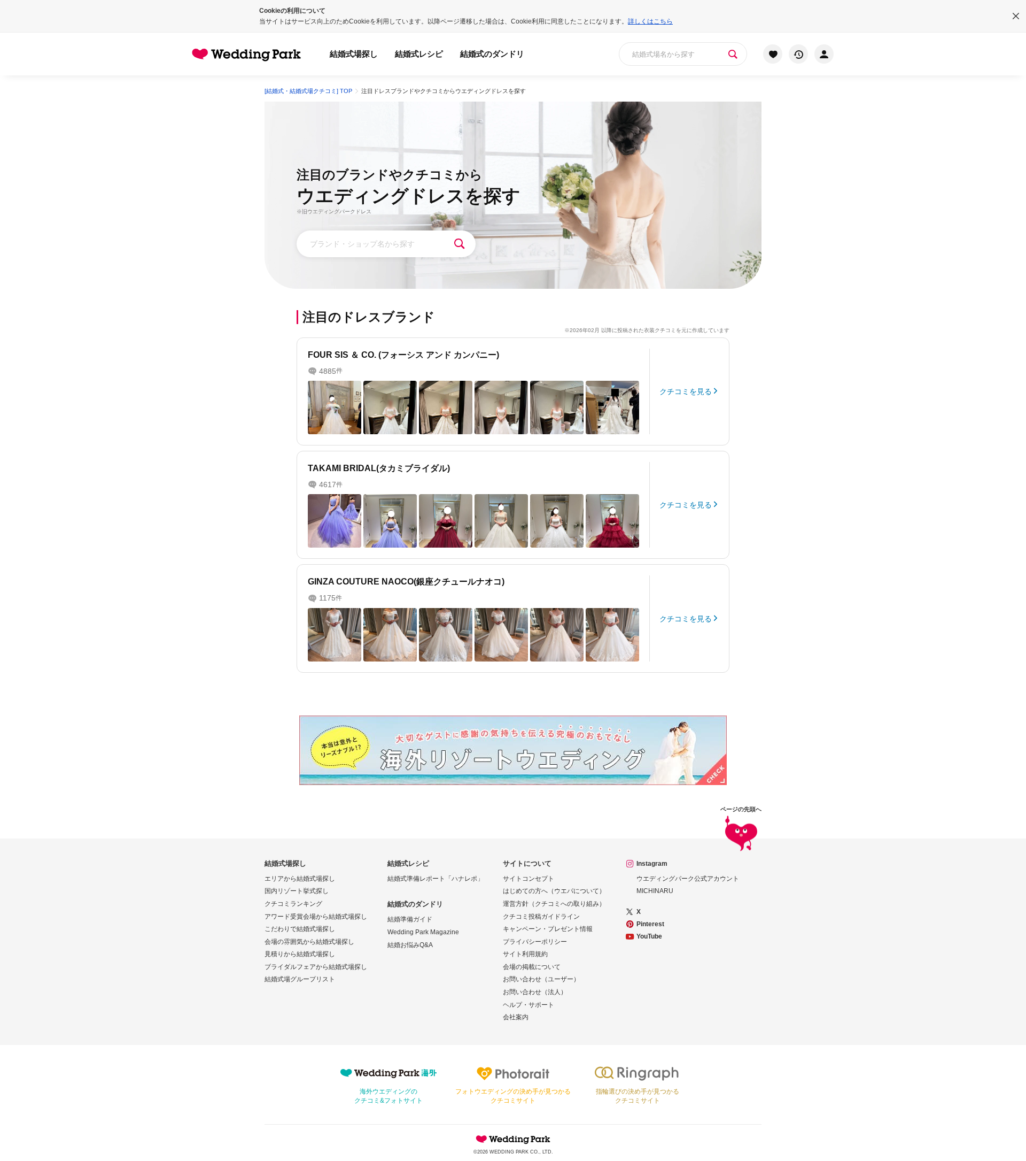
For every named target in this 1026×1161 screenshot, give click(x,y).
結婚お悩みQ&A (410, 945)
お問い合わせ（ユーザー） (541, 979)
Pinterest (650, 924)
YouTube (649, 936)
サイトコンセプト (528, 878)
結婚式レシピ (419, 53)
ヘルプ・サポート (528, 1005)
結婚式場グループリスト (300, 979)
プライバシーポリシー (535, 941)
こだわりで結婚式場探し (300, 929)
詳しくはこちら (650, 21)
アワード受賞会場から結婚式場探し (316, 916)
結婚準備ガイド (409, 919)
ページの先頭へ (740, 809)
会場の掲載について (532, 967)
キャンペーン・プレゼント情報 (548, 929)
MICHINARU (654, 891)
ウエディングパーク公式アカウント (687, 878)
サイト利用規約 (525, 954)
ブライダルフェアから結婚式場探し (316, 967)
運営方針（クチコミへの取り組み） (554, 904)
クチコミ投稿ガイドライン (541, 916)
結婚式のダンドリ (492, 53)
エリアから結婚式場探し (300, 878)
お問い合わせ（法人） (535, 992)
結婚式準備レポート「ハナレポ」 (435, 878)
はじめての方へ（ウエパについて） (554, 891)
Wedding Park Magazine (423, 932)
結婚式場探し (354, 53)
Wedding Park (513, 1139)
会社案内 (515, 1017)
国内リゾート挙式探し (297, 891)
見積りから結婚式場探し (300, 954)
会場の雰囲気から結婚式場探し (309, 941)
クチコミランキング (293, 904)
